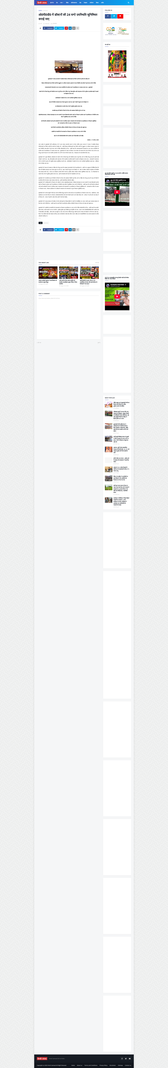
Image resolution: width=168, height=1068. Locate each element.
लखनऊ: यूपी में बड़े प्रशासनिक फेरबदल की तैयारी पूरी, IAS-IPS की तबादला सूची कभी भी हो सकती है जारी (121, 450)
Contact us (128, 1065)
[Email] (74, 28)
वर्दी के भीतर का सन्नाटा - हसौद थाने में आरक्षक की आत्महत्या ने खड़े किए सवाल (121, 459)
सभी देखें (97, 262)
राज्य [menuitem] (61, 2)
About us (79, 1065)
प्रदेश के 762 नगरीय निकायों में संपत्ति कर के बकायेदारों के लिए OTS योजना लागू (121, 469)
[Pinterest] (66, 28)
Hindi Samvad (52, 1065)
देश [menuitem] (57, 2)
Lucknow (45, 10)
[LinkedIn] (70, 28)
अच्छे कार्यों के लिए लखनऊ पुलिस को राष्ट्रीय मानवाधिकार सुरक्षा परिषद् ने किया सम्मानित (68, 282)
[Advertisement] (69, 46)
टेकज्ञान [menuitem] (85, 2)
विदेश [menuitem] (67, 2)
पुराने (99, 342)
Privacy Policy (103, 1065)
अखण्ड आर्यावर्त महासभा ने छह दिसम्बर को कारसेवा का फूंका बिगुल (48, 281)
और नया (39, 342)
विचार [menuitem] (97, 2)
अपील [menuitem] (102, 2)
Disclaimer (113, 1065)
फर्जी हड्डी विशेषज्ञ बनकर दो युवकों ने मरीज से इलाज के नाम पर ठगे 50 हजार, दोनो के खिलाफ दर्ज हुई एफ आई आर (121, 439)
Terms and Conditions (90, 1065)
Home (73, 1065)
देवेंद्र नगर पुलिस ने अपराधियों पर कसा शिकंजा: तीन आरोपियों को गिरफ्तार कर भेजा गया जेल (120, 478)
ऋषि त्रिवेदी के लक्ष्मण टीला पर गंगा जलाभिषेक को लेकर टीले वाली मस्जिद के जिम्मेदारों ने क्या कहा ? (88, 282)
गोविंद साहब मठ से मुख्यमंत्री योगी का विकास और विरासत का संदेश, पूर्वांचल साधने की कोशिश (121, 404)
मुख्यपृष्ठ (40, 10)
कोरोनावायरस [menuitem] (74, 2)
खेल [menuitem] (80, 2)
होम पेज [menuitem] (52, 2)
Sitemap (120, 1065)
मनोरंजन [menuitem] (91, 2)
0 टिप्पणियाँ (54, 23)
